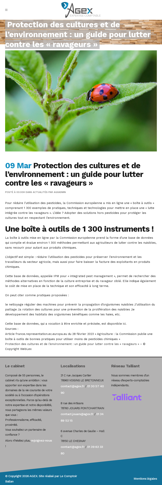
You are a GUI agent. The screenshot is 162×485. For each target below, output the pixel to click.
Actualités (40, 192)
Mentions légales (145, 478)
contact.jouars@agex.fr (77, 414)
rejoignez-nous (41, 440)
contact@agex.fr (72, 386)
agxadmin (60, 192)
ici (124, 323)
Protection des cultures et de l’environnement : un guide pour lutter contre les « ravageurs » (72, 344)
